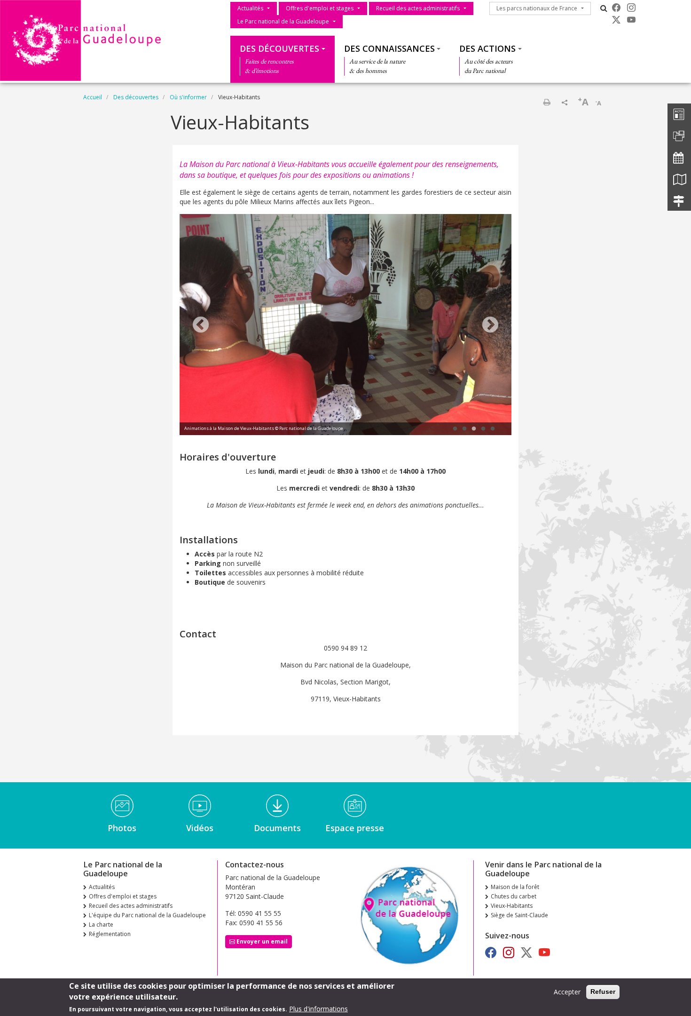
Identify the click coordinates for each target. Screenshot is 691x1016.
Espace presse (354, 827)
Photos (122, 827)
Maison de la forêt (515, 887)
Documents (277, 827)
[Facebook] (616, 7)
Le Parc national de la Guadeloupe (283, 21)
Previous (200, 325)
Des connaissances (389, 48)
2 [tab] (464, 429)
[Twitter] (616, 19)
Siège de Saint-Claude (519, 915)
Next (490, 325)
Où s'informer (188, 97)
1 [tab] (455, 429)
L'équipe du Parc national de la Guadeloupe (147, 915)
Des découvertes (279, 48)
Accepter (567, 991)
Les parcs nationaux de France (536, 8)
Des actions (487, 48)
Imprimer (546, 102)
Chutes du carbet (513, 896)
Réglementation (110, 934)
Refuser (602, 991)
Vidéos (199, 827)
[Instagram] (631, 7)
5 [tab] (492, 429)
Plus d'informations (318, 1008)
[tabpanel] (345, 326)
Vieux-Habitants (512, 906)
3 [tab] (474, 429)
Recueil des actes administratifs (418, 8)
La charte (101, 925)
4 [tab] (483, 429)
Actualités (250, 8)
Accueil (92, 97)
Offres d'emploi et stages (319, 8)
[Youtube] (631, 19)
